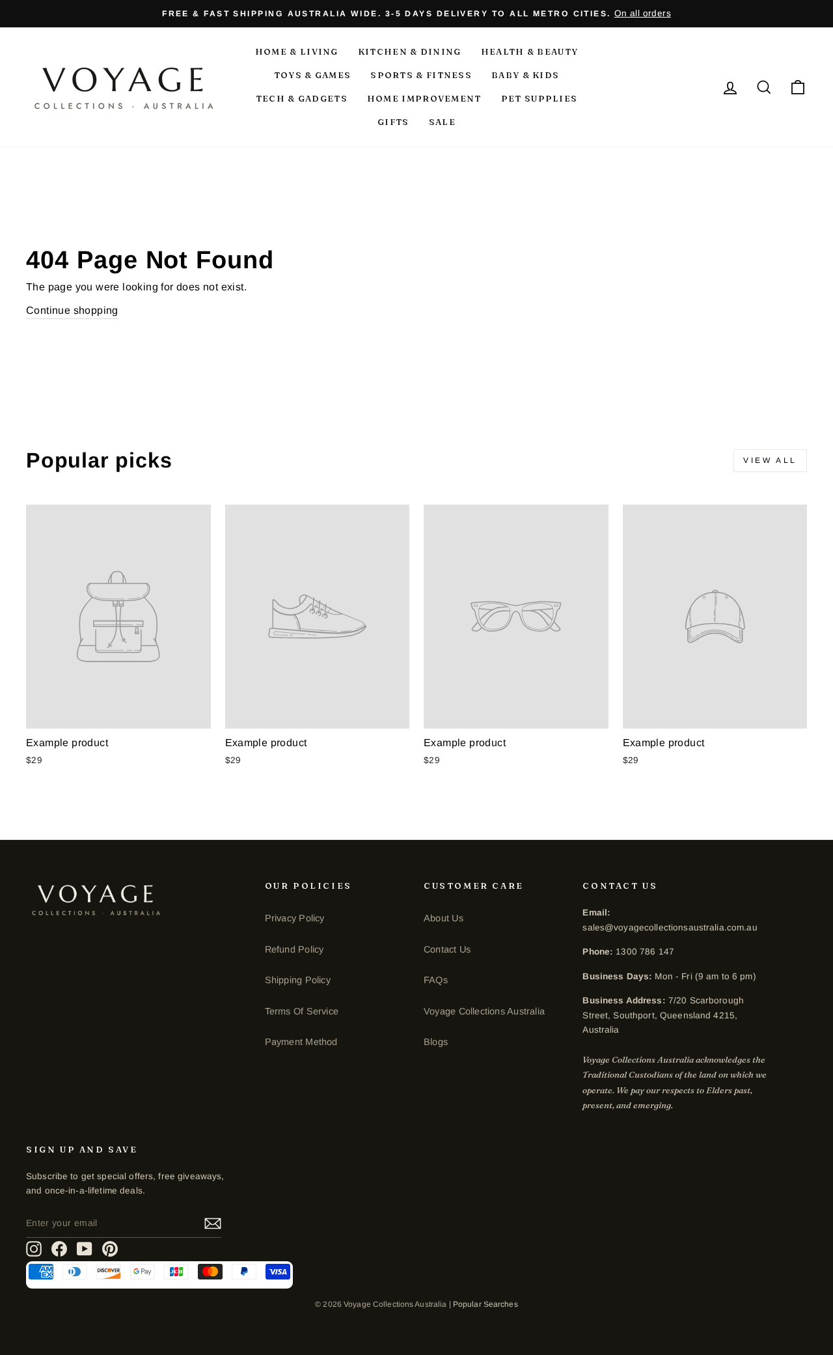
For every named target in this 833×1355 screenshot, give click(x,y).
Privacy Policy (295, 918)
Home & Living (296, 51)
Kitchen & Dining (409, 51)
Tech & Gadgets (302, 98)
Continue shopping (72, 310)
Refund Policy (294, 949)
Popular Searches (485, 1304)
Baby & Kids (525, 75)
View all (770, 460)
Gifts (393, 122)
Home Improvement (424, 98)
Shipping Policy (298, 980)
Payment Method (301, 1042)
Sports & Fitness (421, 75)
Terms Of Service (301, 1011)
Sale (442, 122)
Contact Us (447, 949)
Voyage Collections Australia (484, 1011)
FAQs (436, 980)
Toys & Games (312, 75)
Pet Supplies (539, 98)
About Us (443, 918)
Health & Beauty (530, 51)
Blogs (436, 1042)
